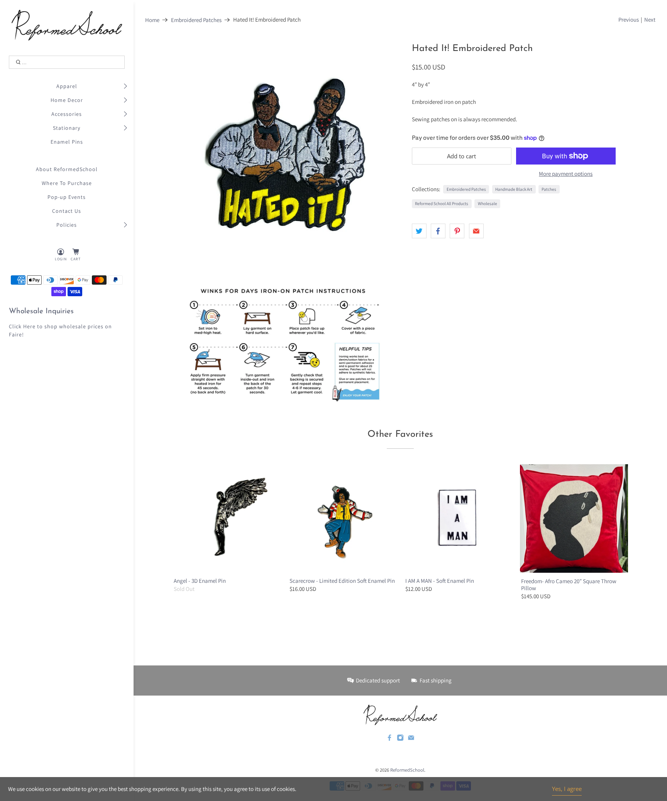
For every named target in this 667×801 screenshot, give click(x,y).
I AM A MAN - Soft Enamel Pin (439, 580)
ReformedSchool (407, 770)
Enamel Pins (67, 141)
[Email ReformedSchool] (411, 739)
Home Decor (67, 100)
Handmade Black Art (513, 189)
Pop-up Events (66, 196)
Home (152, 20)
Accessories (66, 113)
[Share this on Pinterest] (457, 231)
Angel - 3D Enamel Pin (200, 580)
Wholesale (487, 203)
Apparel (66, 86)
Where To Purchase (67, 183)
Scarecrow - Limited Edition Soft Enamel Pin (342, 580)
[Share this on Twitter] (419, 231)
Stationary (66, 127)
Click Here (22, 326)
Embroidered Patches (196, 20)
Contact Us (66, 210)
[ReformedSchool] (67, 25)
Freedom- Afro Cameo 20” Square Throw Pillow (568, 584)
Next (649, 19)
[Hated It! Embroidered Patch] (284, 156)
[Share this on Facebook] (438, 231)
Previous (628, 19)
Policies (66, 224)
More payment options (566, 173)
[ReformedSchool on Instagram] (400, 739)
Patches (549, 189)
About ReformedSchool (67, 169)
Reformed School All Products (441, 203)
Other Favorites (400, 434)
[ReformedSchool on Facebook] (389, 739)
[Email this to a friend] (476, 231)
